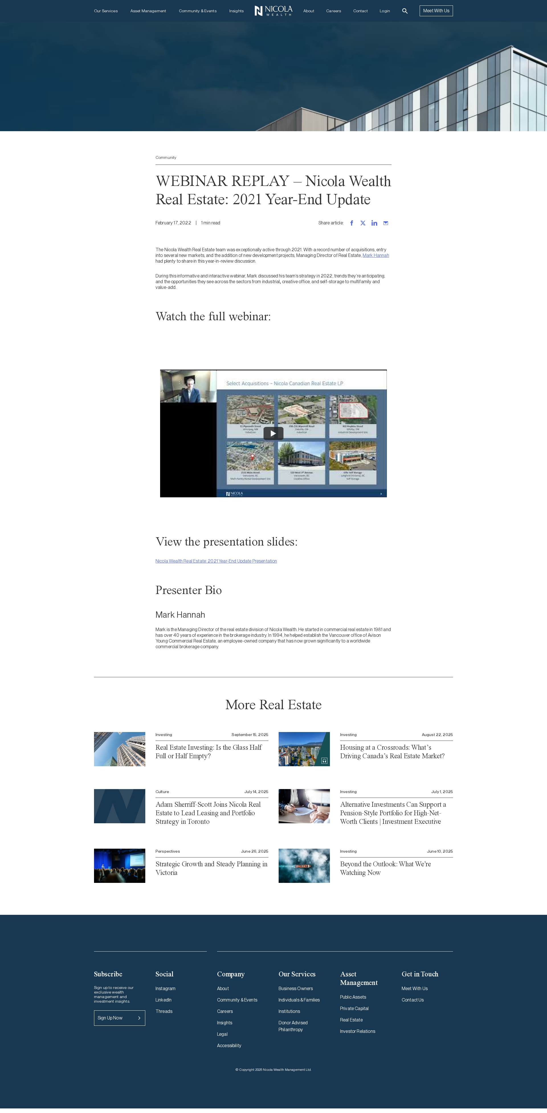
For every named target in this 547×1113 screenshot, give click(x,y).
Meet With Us (436, 10)
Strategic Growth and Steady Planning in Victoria (211, 868)
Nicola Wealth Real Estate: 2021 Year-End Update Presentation (216, 561)
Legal (222, 1034)
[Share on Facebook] (351, 223)
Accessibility (229, 1045)
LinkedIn (164, 1000)
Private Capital (354, 1008)
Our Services (106, 11)
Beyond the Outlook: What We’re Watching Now (385, 868)
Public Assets (353, 997)
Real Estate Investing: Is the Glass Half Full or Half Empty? (209, 751)
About (308, 11)
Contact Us (413, 1000)
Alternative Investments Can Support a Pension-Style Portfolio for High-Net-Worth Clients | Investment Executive (393, 813)
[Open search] (405, 11)
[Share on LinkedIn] (374, 223)
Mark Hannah (376, 255)
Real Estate (351, 1020)
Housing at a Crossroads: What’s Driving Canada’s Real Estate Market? (392, 751)
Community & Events (198, 11)
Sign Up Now (110, 1018)
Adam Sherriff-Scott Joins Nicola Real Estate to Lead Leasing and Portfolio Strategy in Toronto (208, 813)
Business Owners (296, 988)
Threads (164, 1011)
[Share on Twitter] (363, 223)
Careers (333, 11)
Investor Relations (357, 1031)
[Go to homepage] (273, 11)
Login (385, 11)
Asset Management (148, 11)
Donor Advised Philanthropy (293, 1026)
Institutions (289, 1011)
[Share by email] (385, 223)
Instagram (165, 988)
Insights (236, 11)
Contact (360, 11)
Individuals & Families (299, 1000)
